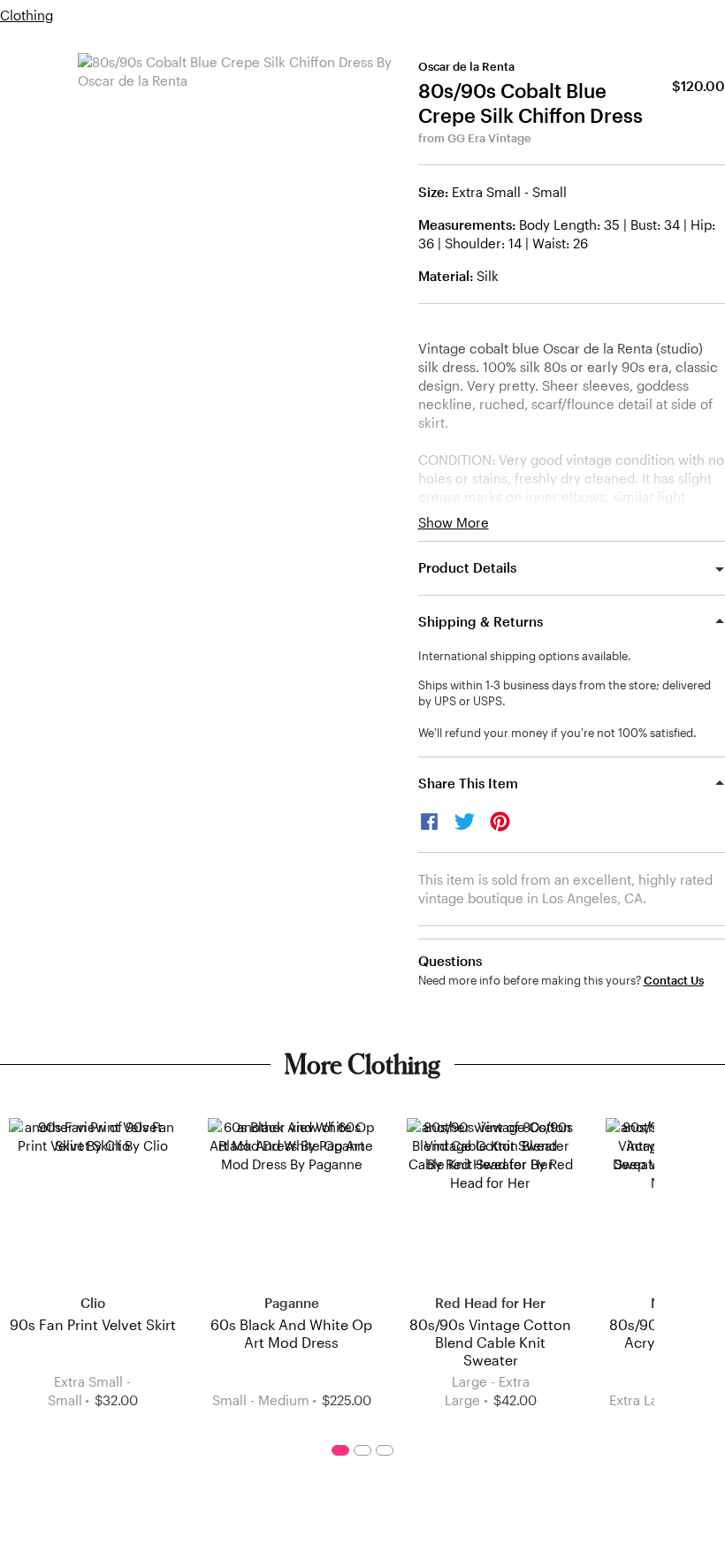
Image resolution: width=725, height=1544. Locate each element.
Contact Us (674, 980)
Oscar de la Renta (466, 66)
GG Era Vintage (489, 138)
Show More (453, 522)
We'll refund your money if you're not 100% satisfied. (557, 733)
